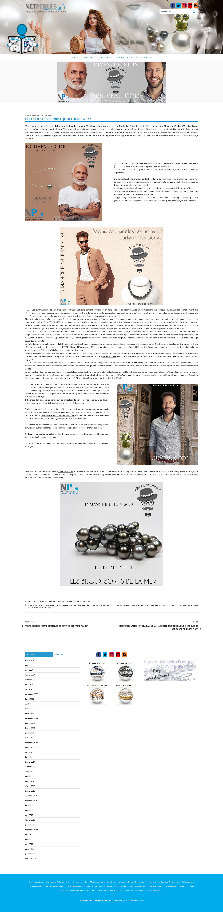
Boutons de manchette (38, 424)
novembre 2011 (31, 829)
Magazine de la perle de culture (102, 882)
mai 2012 (29, 810)
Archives (30, 654)
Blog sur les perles (80, 882)
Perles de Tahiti (120, 886)
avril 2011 (29, 844)
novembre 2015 (31, 742)
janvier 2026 (30, 660)
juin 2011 (29, 834)
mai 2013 (29, 776)
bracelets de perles (73, 399)
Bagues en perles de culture (41, 434)
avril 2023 (29, 689)
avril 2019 (29, 738)
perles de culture (43, 344)
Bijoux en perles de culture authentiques (145, 886)
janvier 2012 (30, 825)
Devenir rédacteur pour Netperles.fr (164, 882)
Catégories (58, 654)
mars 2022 (29, 713)
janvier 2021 (30, 728)
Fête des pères (152, 126)
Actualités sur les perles (102, 886)
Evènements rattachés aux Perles (58, 601)
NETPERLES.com (147, 191)
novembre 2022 (31, 694)
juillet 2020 (29, 733)
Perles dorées (170, 886)
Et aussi (145, 57)
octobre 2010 (30, 858)
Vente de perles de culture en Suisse (132, 882)
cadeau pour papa (102, 605)
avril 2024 (29, 670)
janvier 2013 (30, 791)
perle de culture (109, 356)
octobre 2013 (30, 767)
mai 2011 (29, 839)
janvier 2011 (30, 854)
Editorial (89, 57)
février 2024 (30, 675)
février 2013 (30, 786)
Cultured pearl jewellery (54, 886)
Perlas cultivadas (35, 886)
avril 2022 (29, 708)
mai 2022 (29, 704)
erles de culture (67, 353)
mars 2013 (29, 781)
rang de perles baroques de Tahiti (58, 415)
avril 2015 (29, 752)
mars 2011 (29, 849)
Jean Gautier (46, 115)
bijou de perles (36, 605)
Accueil (75, 57)
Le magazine (105, 57)
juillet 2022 (29, 699)
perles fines (87, 353)
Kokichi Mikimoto (134, 362)
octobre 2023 (30, 679)
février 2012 (30, 820)
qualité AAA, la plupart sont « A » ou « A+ (132, 375)
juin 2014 (29, 757)
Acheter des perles (125, 57)
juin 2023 (29, 684)
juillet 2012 (29, 805)
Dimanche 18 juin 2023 (174, 126)
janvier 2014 (30, 762)
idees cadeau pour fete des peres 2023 (150, 605)
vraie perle (45, 607)
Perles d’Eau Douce (186, 886)
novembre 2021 (31, 718)
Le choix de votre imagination (41, 443)
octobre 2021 (30, 723)
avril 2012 (29, 815)
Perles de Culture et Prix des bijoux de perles (105, 890)
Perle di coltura (188, 882)
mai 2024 (29, 665)
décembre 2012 (31, 796)
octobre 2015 (30, 747)
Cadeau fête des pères (80, 605)
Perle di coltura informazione (78, 886)
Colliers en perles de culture (41, 409)
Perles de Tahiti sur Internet (72, 890)
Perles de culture (36, 882)
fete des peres (120, 605)
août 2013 (29, 771)
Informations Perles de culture (58, 882)
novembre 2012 (31, 800)
